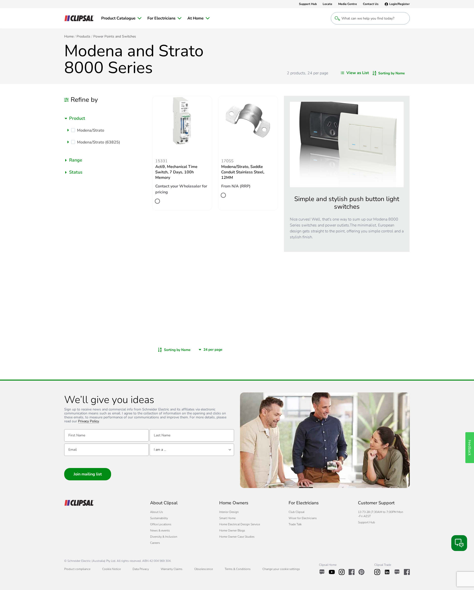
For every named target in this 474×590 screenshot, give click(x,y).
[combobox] (105, 118)
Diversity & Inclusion (163, 537)
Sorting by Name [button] (391, 73)
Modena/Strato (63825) (98, 142)
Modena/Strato (90, 130)
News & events (160, 530)
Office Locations (160, 524)
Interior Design (229, 512)
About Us (156, 512)
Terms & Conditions (238, 569)
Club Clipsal (296, 512)
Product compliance (77, 569)
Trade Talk (295, 524)
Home (69, 37)
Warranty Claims (171, 569)
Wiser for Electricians (303, 518)
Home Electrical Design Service (239, 524)
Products (83, 37)
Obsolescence (203, 569)
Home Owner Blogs (232, 530)
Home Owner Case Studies (237, 537)
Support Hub (366, 522)
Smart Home (227, 518)
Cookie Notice (111, 569)
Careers (155, 543)
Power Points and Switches (114, 37)
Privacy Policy (88, 421)
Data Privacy (141, 569)
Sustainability (159, 518)
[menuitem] (121, 18)
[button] (68, 130)
